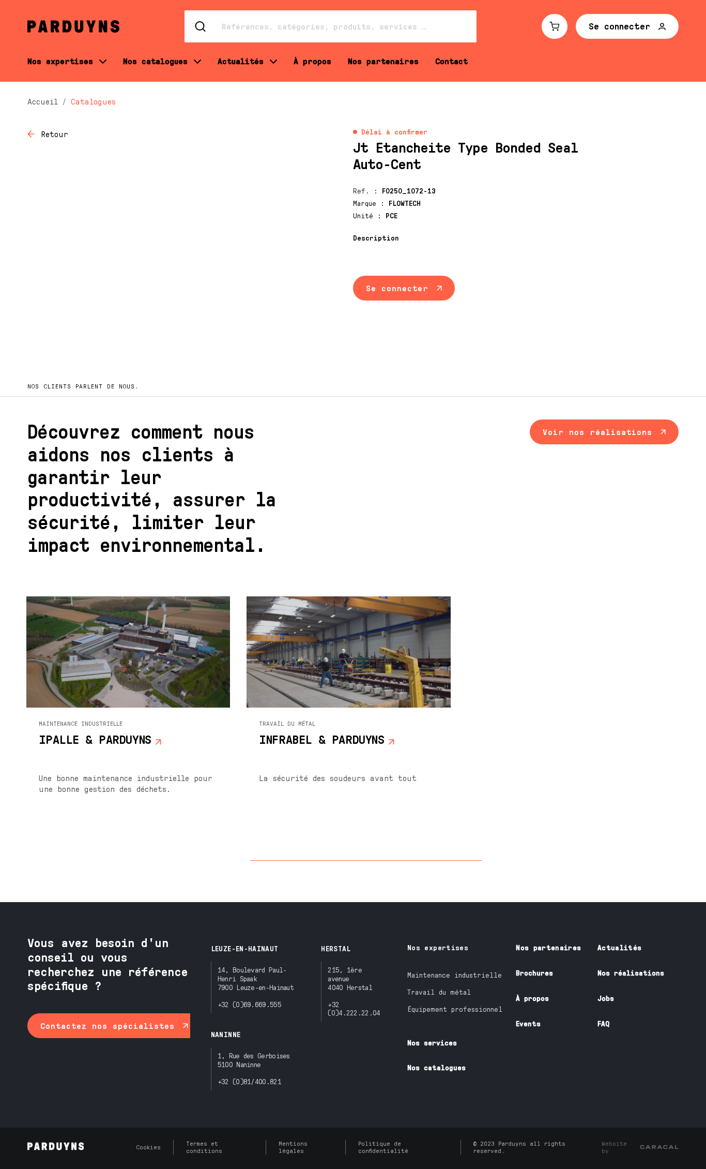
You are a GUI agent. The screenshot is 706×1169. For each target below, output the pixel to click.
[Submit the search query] (201, 26)
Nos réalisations (630, 972)
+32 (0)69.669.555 (249, 1004)
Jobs (605, 998)
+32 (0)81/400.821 (249, 1081)
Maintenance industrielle (454, 974)
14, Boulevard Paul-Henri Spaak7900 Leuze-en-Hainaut (256, 978)
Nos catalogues (436, 1067)
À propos (532, 998)
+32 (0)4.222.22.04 (354, 1008)
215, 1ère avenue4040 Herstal (350, 978)
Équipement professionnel (454, 1009)
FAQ (603, 1023)
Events (528, 1023)
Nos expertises (437, 947)
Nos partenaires (548, 947)
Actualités (619, 947)
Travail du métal (439, 991)
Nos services (432, 1042)
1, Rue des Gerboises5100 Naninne (254, 1060)
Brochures (534, 972)
